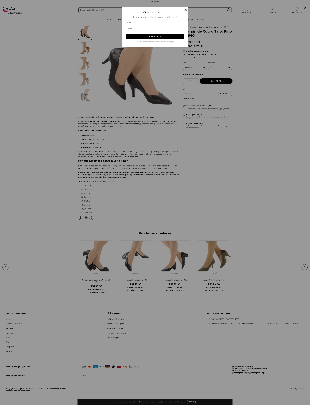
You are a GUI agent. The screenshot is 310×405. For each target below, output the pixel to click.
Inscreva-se (155, 36)
